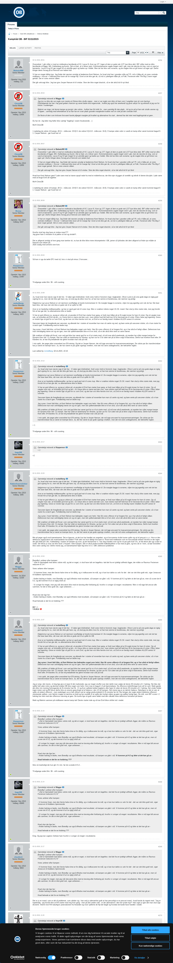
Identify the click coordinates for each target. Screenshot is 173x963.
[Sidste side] (153, 53)
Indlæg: (17, 82)
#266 (160, 620)
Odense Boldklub (42, 34)
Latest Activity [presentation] (25, 48)
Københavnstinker (18, 484)
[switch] (78, 957)
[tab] (12, 48)
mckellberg (18, 303)
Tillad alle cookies (150, 930)
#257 (160, 93)
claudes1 (18, 630)
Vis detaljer (139, 958)
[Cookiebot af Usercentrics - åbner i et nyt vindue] (17, 958)
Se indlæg (63, 98)
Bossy (18, 211)
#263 (160, 442)
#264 (160, 473)
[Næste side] (148, 52)
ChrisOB (18, 103)
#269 (160, 847)
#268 (160, 782)
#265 (160, 556)
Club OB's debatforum (27, 34)
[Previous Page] (146, 52)
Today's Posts (13, 29)
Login (162, 2)
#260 (160, 255)
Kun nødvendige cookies (150, 946)
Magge (18, 567)
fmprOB (18, 452)
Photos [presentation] (38, 48)
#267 (160, 711)
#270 (160, 915)
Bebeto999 (18, 70)
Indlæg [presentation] (13, 48)
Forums (11, 24)
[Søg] (163, 13)
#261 (160, 293)
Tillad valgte (150, 938)
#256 (160, 60)
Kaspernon (18, 266)
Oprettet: (14, 80)
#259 (160, 201)
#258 (160, 144)
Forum (15, 34)
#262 (160, 361)
